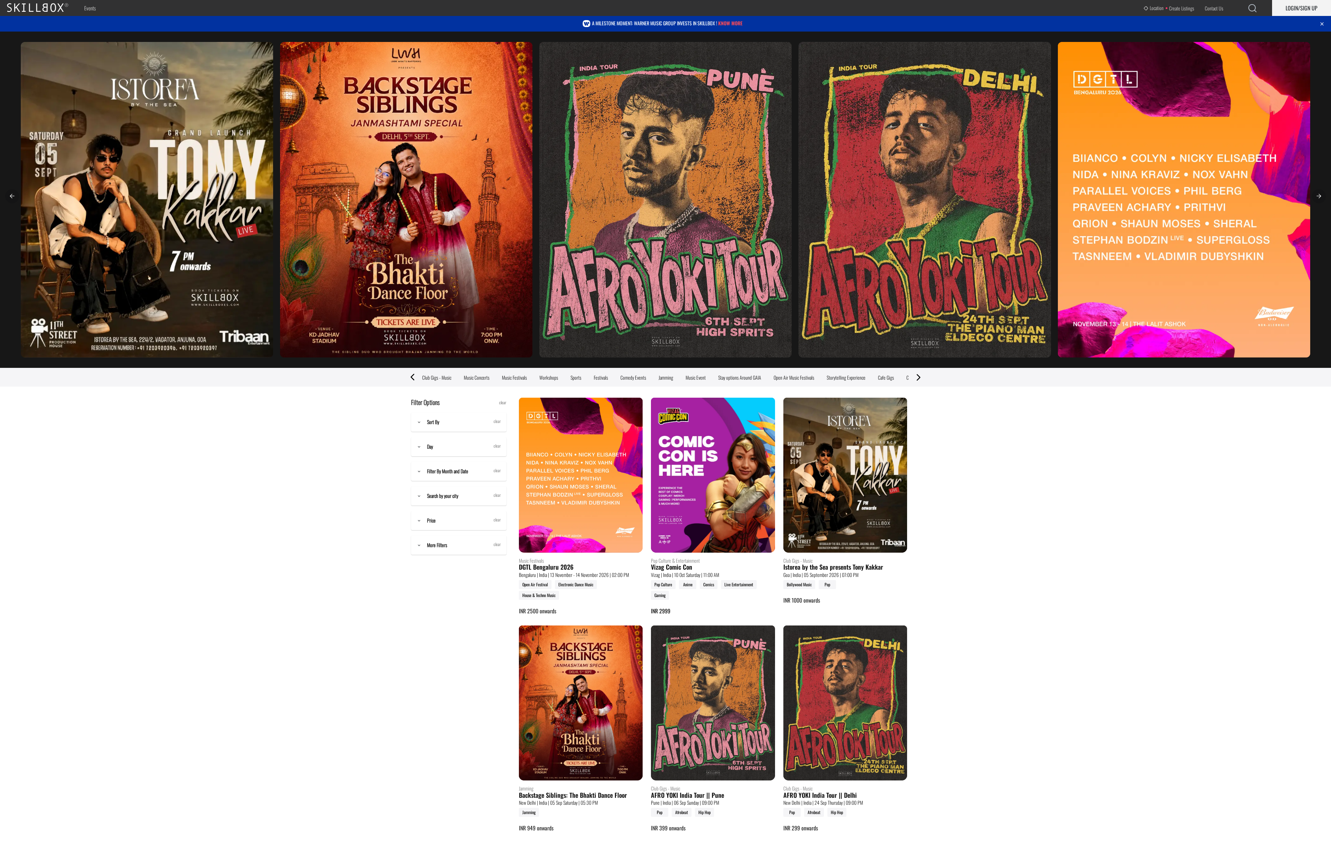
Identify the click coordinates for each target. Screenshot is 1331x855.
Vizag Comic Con (671, 567)
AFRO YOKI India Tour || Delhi (820, 795)
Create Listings (1181, 8)
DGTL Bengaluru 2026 (546, 567)
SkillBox (43, 8)
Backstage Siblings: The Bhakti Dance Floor (573, 795)
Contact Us (1214, 8)
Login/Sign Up (1301, 8)
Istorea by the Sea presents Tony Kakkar (833, 567)
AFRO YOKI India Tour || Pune (687, 795)
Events (90, 8)
